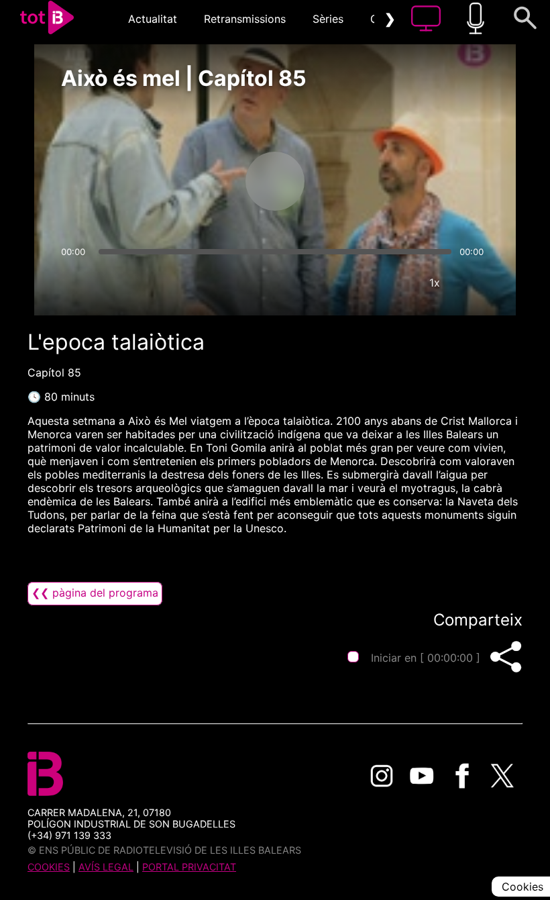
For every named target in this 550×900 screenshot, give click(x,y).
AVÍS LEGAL (105, 866)
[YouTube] (421, 775)
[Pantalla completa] (475, 282)
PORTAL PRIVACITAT (189, 866)
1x (434, 282)
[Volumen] (75, 282)
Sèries (328, 19)
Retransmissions (245, 19)
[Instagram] (381, 775)
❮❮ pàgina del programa (95, 592)
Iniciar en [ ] (425, 657)
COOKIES (49, 866)
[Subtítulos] (354, 282)
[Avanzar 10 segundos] (345, 181)
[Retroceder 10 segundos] (204, 181)
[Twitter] (502, 775)
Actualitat (152, 19)
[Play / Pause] (275, 181)
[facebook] (462, 775)
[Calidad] (394, 282)
